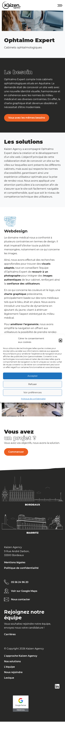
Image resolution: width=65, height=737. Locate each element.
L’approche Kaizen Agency (20, 655)
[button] (60, 340)
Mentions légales (14, 562)
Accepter (33, 375)
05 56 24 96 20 (19, 582)
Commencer (16, 451)
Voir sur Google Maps (24, 591)
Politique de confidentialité (33, 399)
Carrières (10, 634)
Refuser (32, 384)
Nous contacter (20, 599)
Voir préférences (32, 392)
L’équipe (9, 666)
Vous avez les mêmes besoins (26, 117)
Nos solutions (12, 661)
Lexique (9, 677)
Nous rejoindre (13, 672)
